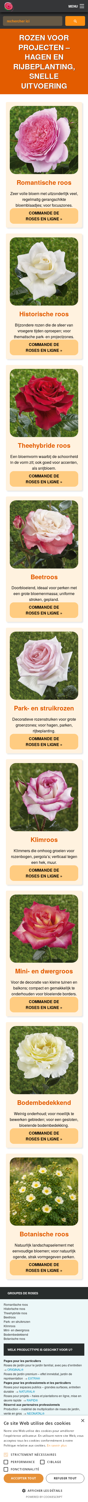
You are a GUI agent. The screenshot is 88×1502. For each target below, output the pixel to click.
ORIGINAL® (15, 1369)
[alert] (44, 1459)
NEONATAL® (35, 1413)
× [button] (82, 1421)
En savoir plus (57, 1445)
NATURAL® (27, 1391)
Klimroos (9, 1326)
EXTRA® (34, 1378)
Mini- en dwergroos (16, 1330)
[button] (44, 1490)
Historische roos (14, 1308)
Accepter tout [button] (23, 1478)
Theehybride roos (15, 1313)
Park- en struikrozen (17, 1321)
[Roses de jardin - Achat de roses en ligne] (75, 21)
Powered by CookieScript (44, 1497)
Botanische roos (14, 1338)
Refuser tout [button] (65, 1478)
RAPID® (32, 1400)
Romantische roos (16, 1304)
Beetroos (10, 1317)
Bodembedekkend (16, 1334)
